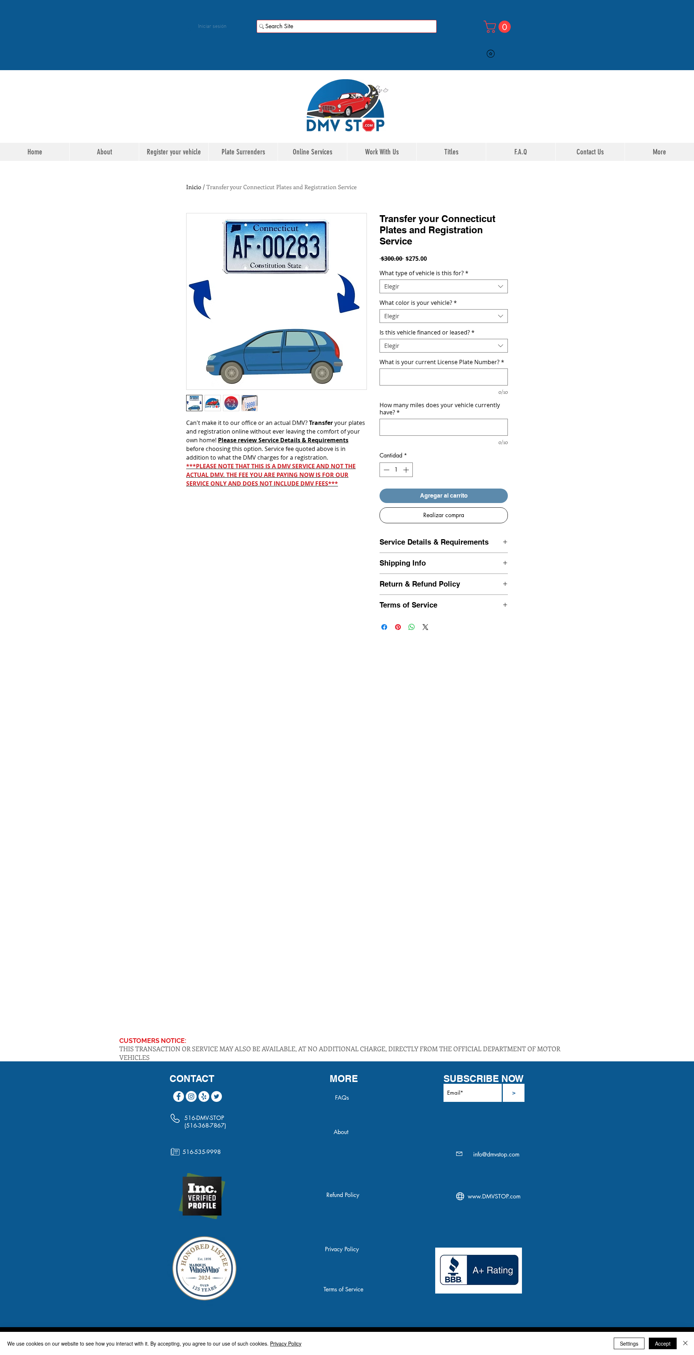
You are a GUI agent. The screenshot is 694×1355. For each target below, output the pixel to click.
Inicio (193, 187)
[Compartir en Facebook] (384, 627)
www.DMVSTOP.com (494, 1196)
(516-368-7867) (205, 1125)
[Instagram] (191, 1096)
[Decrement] (386, 470)
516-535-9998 (202, 1152)
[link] (499, 27)
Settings (629, 1343)
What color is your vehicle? (418, 302)
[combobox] (444, 286)
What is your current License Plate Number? (442, 362)
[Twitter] (216, 1096)
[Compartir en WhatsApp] (411, 627)
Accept (663, 1343)
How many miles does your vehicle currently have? (440, 408)
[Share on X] (425, 627)
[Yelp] (203, 1096)
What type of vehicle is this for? (424, 273)
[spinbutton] (396, 470)
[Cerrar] (685, 1343)
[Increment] (407, 470)
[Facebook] (178, 1096)
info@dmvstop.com (496, 1154)
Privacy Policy (285, 1343)
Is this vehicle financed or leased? (427, 332)
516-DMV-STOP (204, 1118)
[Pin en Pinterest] (398, 627)
